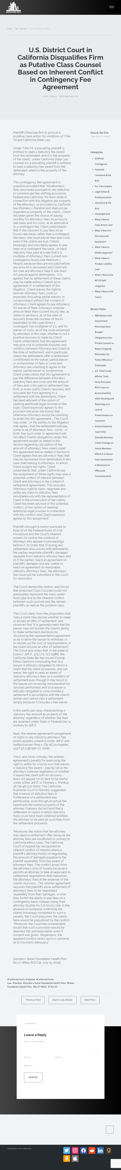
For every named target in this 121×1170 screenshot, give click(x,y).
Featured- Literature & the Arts (103, 175)
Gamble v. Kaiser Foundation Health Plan (45, 982)
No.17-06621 (40, 986)
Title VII (53, 986)
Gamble (18, 982)
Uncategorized (102, 213)
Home (10, 29)
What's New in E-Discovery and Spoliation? (103, 236)
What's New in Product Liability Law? (103, 264)
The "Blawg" (21, 29)
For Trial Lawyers (103, 186)
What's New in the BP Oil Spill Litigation (104, 280)
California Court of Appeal (22, 979)
